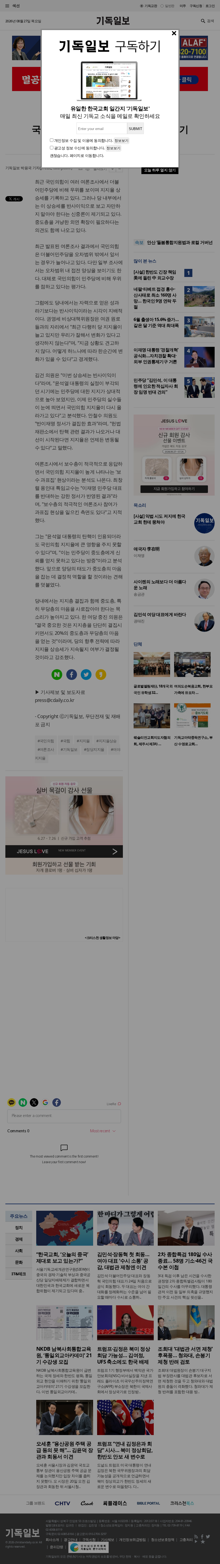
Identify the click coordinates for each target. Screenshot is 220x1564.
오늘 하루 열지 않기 (160, 169)
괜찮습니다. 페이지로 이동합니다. (77, 155)
